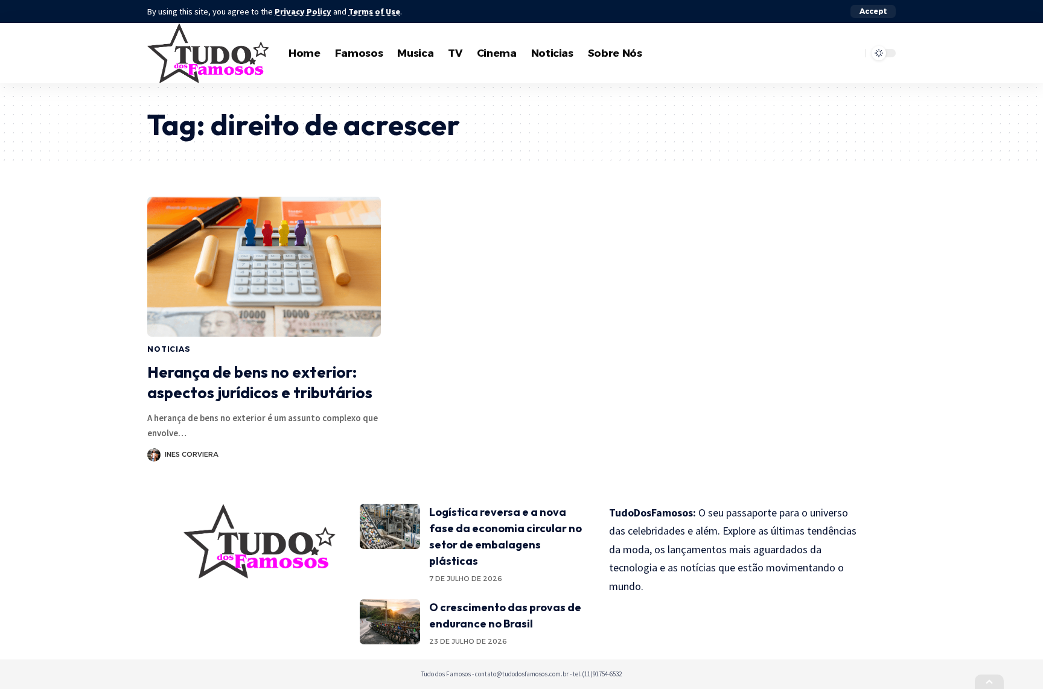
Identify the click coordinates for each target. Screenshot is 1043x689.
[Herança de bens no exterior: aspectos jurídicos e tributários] (264, 267)
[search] (853, 53)
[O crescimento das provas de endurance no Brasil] (390, 621)
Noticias (169, 349)
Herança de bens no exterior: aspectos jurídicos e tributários (259, 382)
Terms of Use (374, 11)
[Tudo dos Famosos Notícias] (208, 53)
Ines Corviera (191, 454)
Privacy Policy (303, 11)
